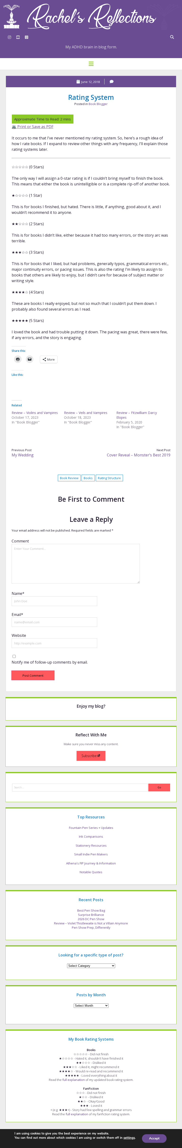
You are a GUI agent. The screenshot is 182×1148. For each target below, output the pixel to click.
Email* (17, 614)
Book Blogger (98, 104)
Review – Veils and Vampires (85, 412)
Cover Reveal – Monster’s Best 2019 (138, 455)
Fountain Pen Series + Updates (91, 828)
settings (129, 1138)
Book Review (69, 478)
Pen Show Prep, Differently (91, 927)
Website (19, 635)
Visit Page (91, 16)
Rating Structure (109, 478)
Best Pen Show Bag (91, 910)
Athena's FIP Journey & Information (91, 863)
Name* (18, 593)
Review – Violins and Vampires (35, 412)
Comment (20, 541)
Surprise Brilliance (91, 915)
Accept (154, 1138)
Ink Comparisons (91, 836)
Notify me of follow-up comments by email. (50, 662)
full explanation (73, 1080)
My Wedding (23, 455)
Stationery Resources (91, 845)
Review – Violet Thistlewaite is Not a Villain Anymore (91, 923)
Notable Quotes (91, 872)
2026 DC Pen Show (91, 919)
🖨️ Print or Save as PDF (32, 126)
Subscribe (89, 755)
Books (88, 478)
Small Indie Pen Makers (91, 854)
